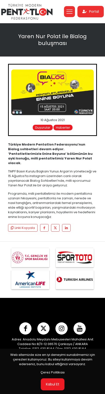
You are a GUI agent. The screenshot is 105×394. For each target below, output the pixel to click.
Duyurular (42, 127)
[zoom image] (88, 75)
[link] (52, 92)
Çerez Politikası (53, 372)
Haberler (63, 127)
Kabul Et (52, 384)
